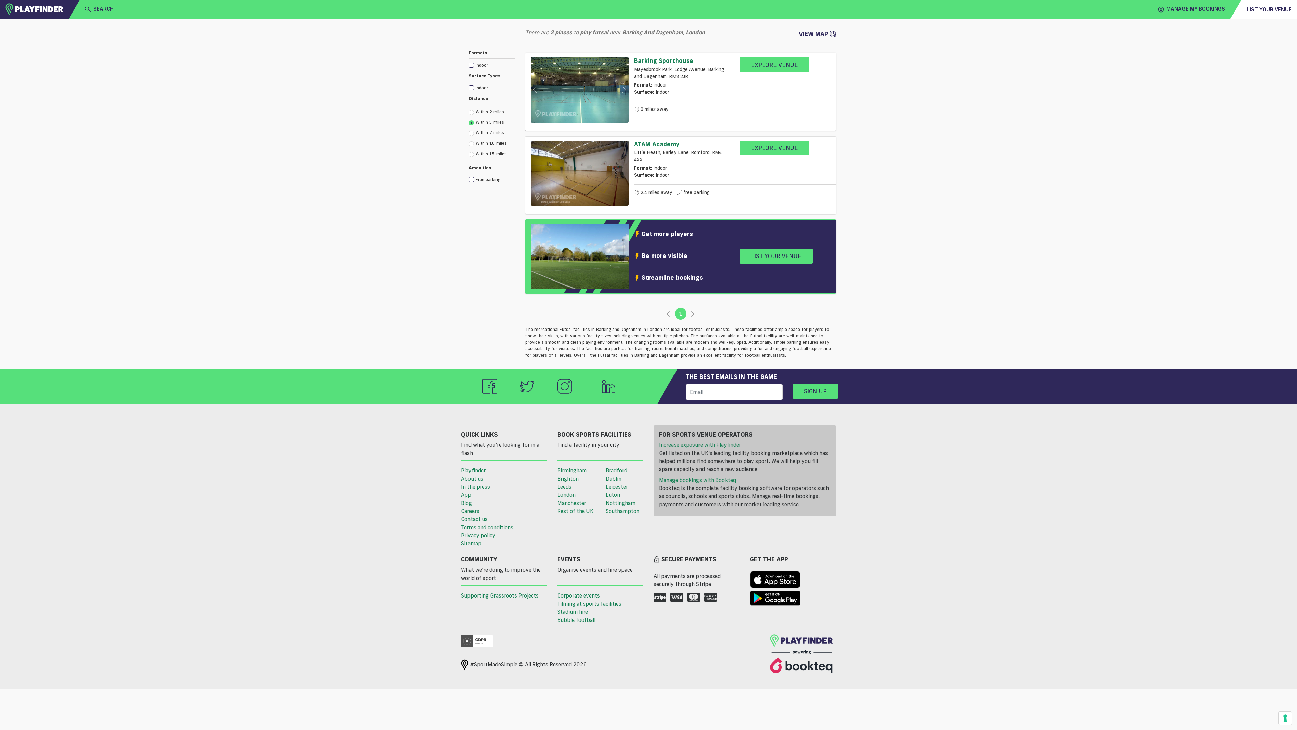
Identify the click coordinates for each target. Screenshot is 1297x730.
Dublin (613, 478)
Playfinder (473, 470)
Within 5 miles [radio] (490, 122)
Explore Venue (774, 64)
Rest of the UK (575, 511)
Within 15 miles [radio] (491, 153)
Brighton (568, 478)
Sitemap (471, 543)
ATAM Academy (656, 144)
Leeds (564, 486)
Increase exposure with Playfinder (700, 444)
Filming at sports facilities (589, 603)
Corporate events (578, 595)
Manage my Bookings (1195, 8)
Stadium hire (572, 611)
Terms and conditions (487, 527)
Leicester (617, 486)
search (103, 8)
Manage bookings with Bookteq (697, 480)
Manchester (571, 503)
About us (472, 478)
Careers (470, 511)
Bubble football (576, 619)
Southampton (622, 511)
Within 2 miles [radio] (490, 111)
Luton (613, 494)
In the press (475, 486)
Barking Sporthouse (663, 60)
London (566, 494)
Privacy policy (478, 535)
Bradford (616, 470)
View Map (814, 34)
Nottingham (620, 503)
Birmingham (572, 470)
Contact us (474, 519)
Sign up (815, 391)
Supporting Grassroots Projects (500, 595)
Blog (466, 503)
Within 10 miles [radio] (491, 143)
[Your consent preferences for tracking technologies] (1285, 718)
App (466, 494)
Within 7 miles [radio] (490, 132)
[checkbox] (492, 65)
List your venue (1269, 9)
